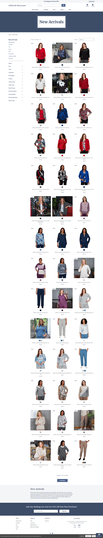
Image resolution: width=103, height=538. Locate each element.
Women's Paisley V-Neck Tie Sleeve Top (84, 127)
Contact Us (91, 1)
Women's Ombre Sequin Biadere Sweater (40, 464)
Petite (10, 49)
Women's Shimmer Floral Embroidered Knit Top (84, 342)
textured (51, 492)
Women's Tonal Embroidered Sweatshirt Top (40, 342)
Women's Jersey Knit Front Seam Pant (40, 312)
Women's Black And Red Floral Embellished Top (40, 67)
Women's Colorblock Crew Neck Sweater (40, 282)
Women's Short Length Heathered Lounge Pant (84, 373)
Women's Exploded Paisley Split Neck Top (40, 252)
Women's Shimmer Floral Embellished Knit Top (84, 67)
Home (10, 34)
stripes (62, 492)
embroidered (44, 492)
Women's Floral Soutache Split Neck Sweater (40, 404)
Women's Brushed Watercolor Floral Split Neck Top (62, 373)
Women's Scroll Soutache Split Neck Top (62, 252)
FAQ (31, 520)
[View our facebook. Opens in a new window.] (50, 533)
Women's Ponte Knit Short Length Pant (84, 464)
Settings (82, 536)
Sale (9, 51)
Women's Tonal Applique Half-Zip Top (62, 312)
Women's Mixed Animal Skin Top (62, 282)
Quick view (41, 53)
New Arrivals (11, 42)
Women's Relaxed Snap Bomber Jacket (84, 252)
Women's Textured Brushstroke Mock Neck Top (62, 434)
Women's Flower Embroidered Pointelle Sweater (41, 434)
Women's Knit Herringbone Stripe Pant (84, 434)
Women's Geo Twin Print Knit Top (84, 220)
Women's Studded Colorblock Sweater (84, 404)
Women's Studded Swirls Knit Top (84, 282)
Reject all (88, 536)
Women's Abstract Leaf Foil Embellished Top (62, 404)
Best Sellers (11, 53)
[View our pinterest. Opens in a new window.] (52, 533)
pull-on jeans (36, 493)
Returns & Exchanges (34, 526)
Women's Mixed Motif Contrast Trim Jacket (41, 127)
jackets (38, 498)
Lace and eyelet (53, 496)
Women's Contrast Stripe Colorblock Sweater (40, 189)
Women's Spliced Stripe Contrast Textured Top (84, 97)
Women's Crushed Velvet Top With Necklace (62, 157)
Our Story (47, 520)
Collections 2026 (12, 56)
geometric (59, 495)
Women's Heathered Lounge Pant (62, 342)
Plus (9, 46)
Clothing (10, 44)
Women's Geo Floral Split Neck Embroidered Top (41, 97)
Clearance (11, 58)
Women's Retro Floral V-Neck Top (40, 157)
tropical (37, 496)
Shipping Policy (33, 524)
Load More (62, 480)
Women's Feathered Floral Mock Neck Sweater (62, 97)
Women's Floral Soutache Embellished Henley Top (84, 312)
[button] (16, 66)
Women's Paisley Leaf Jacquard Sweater (62, 67)
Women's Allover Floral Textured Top (62, 127)
